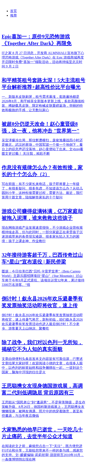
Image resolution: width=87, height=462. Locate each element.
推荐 (13, 15)
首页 (13, 11)
